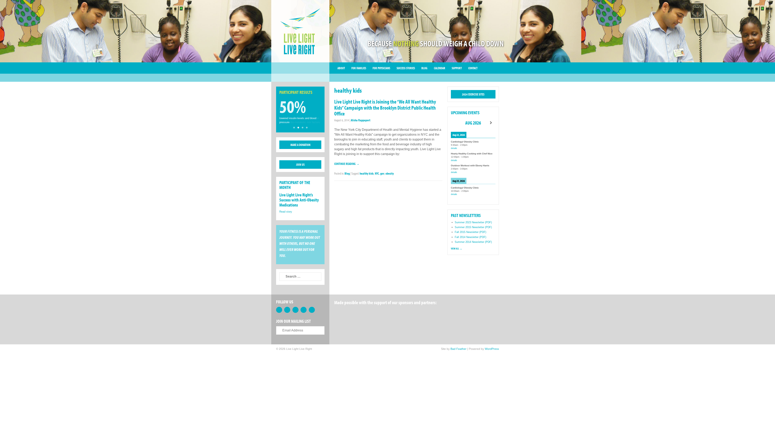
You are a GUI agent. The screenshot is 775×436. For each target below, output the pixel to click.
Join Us (300, 164)
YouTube (304, 310)
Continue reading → (346, 164)
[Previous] (455, 122)
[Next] (491, 122)
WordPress (492, 348)
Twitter (287, 310)
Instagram (312, 310)
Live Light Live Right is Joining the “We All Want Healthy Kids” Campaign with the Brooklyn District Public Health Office (385, 107)
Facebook (279, 310)
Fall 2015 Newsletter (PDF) (470, 232)
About (341, 68)
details (454, 148)
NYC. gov (379, 173)
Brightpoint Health (476, 312)
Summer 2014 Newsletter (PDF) (473, 241)
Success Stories (406, 68)
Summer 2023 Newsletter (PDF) (473, 222)
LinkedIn (295, 310)
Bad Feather (458, 348)
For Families (358, 68)
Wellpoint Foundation (442, 312)
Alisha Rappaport (360, 120)
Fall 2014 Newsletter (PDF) (470, 237)
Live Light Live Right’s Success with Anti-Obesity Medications (299, 200)
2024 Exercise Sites (473, 94)
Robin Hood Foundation (349, 312)
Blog (424, 68)
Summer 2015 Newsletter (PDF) (473, 227)
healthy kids (367, 173)
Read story (285, 211)
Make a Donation (300, 145)
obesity (389, 173)
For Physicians (381, 68)
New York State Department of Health (411, 312)
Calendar (439, 68)
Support (457, 68)
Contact (473, 68)
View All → (456, 248)
